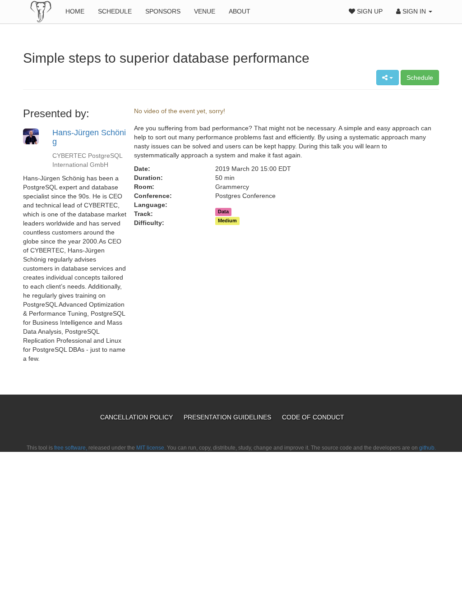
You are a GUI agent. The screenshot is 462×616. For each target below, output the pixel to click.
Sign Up (369, 11)
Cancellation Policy (137, 417)
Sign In (414, 11)
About (239, 11)
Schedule (115, 11)
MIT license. (151, 448)
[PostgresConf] (41, 11)
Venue (204, 11)
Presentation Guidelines (228, 417)
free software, (70, 448)
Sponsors (162, 11)
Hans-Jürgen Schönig (89, 137)
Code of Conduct (313, 417)
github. (427, 448)
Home (74, 11)
